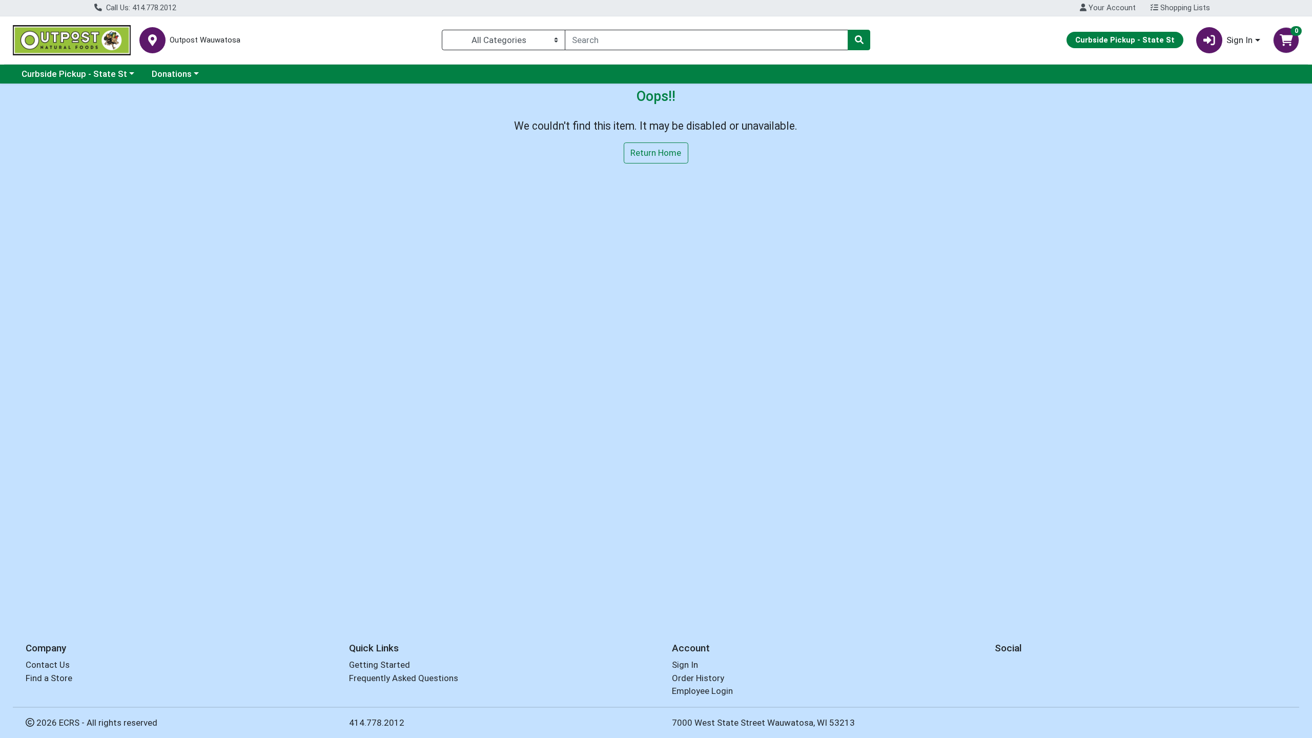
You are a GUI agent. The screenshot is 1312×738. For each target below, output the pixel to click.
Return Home (655, 153)
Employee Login (702, 691)
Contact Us (48, 665)
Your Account (1111, 7)
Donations (172, 74)
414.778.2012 (376, 722)
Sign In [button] (1239, 40)
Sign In (685, 665)
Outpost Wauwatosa (205, 40)
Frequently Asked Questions (403, 678)
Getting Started (379, 665)
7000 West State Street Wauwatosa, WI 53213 (763, 722)
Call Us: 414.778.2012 (140, 7)
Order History (698, 678)
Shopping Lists (1184, 7)
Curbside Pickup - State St (74, 74)
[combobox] (706, 40)
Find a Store (49, 678)
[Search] (859, 40)
